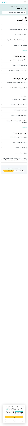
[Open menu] (25, 2)
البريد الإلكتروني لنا (19, 170)
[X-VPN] (4, 2)
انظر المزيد (24, 50)
